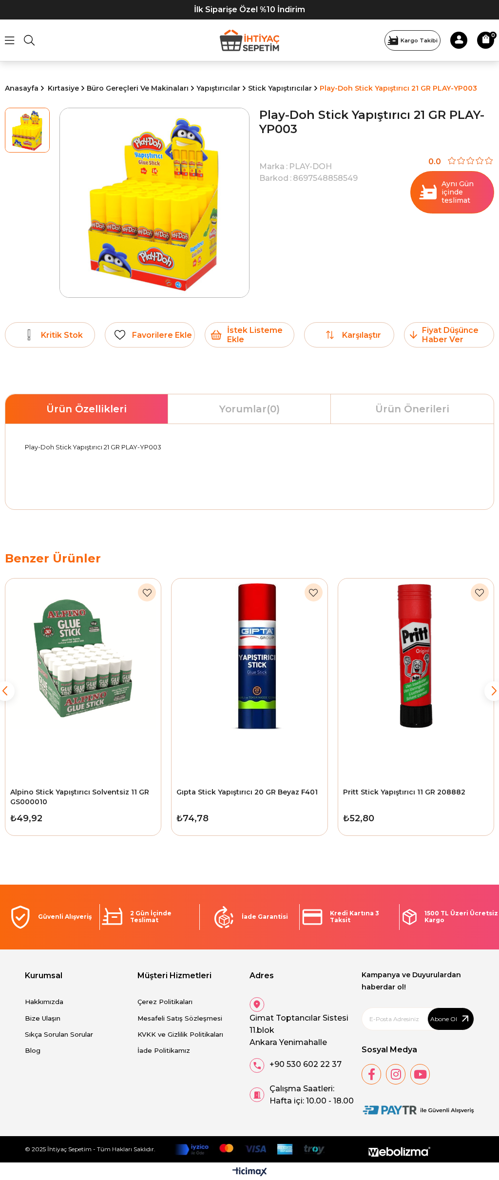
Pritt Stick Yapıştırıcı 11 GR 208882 (404, 792)
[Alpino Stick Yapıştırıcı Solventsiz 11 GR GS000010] (83, 680)
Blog (32, 1050)
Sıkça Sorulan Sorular (59, 1034)
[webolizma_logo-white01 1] (399, 1152)
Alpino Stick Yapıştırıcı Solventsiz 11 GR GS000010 (79, 797)
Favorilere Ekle (147, 592)
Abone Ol (443, 1019)
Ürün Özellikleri (86, 409)
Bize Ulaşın (42, 1018)
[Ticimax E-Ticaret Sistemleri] (249, 1172)
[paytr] (418, 1110)
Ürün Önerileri (412, 409)
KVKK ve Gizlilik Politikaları (180, 1034)
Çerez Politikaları (164, 1002)
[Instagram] (395, 1074)
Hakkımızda (44, 1002)
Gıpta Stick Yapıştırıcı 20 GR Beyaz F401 (247, 792)
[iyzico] (249, 1149)
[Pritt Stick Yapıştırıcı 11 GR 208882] (416, 680)
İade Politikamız (163, 1050)
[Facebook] (371, 1074)
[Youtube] (420, 1074)
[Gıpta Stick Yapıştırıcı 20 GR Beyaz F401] (249, 680)
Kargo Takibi (419, 40)
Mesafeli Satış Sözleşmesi (179, 1018)
